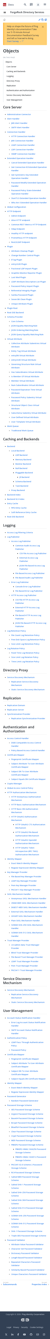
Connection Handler (16, 132)
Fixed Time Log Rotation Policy (25, 652)
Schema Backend (23, 481)
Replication (11, 85)
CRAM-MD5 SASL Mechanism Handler (28, 903)
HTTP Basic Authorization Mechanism (28, 804)
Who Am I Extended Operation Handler (29, 202)
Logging (10, 76)
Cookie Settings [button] (36, 1327)
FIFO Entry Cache (19, 507)
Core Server (11, 66)
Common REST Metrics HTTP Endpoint (28, 224)
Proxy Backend (18, 490)
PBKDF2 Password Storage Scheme (27, 1144)
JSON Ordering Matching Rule (24, 330)
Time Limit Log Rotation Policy (25, 661)
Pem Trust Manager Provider (24, 965)
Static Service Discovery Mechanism (28, 689)
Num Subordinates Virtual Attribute (27, 385)
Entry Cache (12, 503)
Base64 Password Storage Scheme (27, 1118)
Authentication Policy (17, 1038)
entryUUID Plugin (19, 264)
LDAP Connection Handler (23, 145)
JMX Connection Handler (22, 140)
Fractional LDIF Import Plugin (24, 268)
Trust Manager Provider (18, 940)
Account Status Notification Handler (23, 1018)
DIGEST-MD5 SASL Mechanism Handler (29, 907)
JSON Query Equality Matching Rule (27, 334)
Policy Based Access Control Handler (28, 750)
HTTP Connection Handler (23, 136)
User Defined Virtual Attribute (25, 417)
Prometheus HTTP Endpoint (24, 237)
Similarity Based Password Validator (27, 1269)
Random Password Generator (24, 1100)
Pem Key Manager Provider (23, 885)
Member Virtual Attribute (22, 380)
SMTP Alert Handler (20, 127)
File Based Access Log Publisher (30, 573)
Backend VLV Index (15, 499)
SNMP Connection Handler (23, 154)
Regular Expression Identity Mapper (27, 867)
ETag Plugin (16, 259)
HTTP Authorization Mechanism (22, 792)
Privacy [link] (16, 1327)
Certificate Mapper (15, 755)
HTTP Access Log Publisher (23, 595)
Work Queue (13, 426)
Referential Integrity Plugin (23, 290)
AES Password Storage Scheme (25, 1109)
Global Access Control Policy (20, 788)
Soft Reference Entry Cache (24, 512)
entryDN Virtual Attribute (22, 355)
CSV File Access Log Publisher (33, 553)
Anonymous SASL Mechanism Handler (28, 898)
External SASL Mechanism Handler (27, 911)
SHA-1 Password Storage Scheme (26, 1231)
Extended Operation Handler (20, 158)
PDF (45, 19)
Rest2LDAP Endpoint (20, 242)
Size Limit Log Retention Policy (25, 644)
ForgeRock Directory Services (27, 12)
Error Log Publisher (20, 582)
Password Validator (16, 1240)
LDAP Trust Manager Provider (24, 961)
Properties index (39, 1284)
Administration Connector (19, 114)
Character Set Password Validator (26, 1248)
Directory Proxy (13, 81)
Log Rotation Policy (16, 648)
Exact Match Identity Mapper (24, 863)
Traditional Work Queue (22, 430)
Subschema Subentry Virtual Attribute (28, 413)
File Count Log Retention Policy (25, 635)
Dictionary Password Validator (25, 1253)
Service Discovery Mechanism (19, 95)
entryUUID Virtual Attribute (23, 360)
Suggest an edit (39, 19)
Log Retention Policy (16, 630)
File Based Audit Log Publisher (29, 577)
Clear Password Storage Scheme (26, 1131)
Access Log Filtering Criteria (20, 532)
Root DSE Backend (15, 312)
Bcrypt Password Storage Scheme (26, 1122)
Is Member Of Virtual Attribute (25, 376)
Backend (11, 446)
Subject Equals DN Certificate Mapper (28, 779)
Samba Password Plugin (22, 295)
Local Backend (17, 450)
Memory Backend (23, 459)
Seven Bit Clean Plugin (21, 299)
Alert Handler (13, 118)
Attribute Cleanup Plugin (22, 251)
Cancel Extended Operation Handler (27, 162)
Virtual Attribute (14, 339)
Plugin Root (12, 308)
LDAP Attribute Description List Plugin (28, 281)
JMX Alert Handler (19, 123)
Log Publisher (13, 536)
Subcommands (10, 1284)
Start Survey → (14, 41)
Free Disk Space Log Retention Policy (28, 639)
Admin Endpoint (18, 215)
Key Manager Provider (17, 872)
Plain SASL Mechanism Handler (25, 920)
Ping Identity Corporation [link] (33, 1314)
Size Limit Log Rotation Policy (24, 657)
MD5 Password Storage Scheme (26, 1140)
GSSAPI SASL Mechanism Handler (26, 916)
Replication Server (15, 709)
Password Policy (18, 1050)
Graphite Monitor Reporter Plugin (26, 273)
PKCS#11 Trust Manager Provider (26, 970)
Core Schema (17, 321)
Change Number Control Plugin (25, 255)
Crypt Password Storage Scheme (26, 1136)
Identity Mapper (14, 859)
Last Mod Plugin (18, 277)
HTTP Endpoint (14, 211)
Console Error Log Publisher (28, 586)
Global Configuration (16, 207)
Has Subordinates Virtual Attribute (27, 372)
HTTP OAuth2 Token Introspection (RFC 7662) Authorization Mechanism (27, 851)
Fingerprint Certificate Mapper (25, 759)
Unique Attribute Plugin (22, 303)
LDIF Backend (21, 455)
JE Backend (24, 477)
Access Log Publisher (21, 541)
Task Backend (21, 486)
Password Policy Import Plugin (25, 286)
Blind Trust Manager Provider (24, 952)
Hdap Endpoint (18, 229)
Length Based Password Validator (26, 1257)
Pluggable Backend (24, 472)
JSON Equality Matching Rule (24, 325)
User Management (14, 100)
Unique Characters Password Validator (29, 1274)
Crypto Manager (14, 783)
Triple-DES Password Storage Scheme (28, 1235)
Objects (9, 62)
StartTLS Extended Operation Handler (28, 198)
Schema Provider (15, 317)
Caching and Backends (16, 71)
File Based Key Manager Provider (26, 876)
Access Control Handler (18, 738)
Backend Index (14, 494)
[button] (38, 4)
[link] (4, 4)
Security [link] (24, 1327)
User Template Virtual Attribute (26, 421)
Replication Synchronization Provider (28, 718)
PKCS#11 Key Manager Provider (25, 889)
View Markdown (42, 19)
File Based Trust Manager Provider (27, 957)
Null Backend (21, 468)
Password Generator (16, 1096)
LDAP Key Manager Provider (24, 881)
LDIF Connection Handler (22, 149)
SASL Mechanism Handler (19, 894)
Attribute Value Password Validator (27, 1244)
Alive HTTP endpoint (20, 220)
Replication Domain (16, 705)
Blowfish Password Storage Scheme (27, 1127)
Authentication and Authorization (21, 90)
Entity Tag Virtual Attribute (23, 351)
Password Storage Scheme (19, 1105)
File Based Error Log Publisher (29, 591)
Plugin (10, 246)
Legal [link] (9, 1327)
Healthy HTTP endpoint (22, 233)
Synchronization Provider (18, 714)
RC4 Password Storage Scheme (25, 1172)
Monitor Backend (23, 464)
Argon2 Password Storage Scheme (27, 1114)
